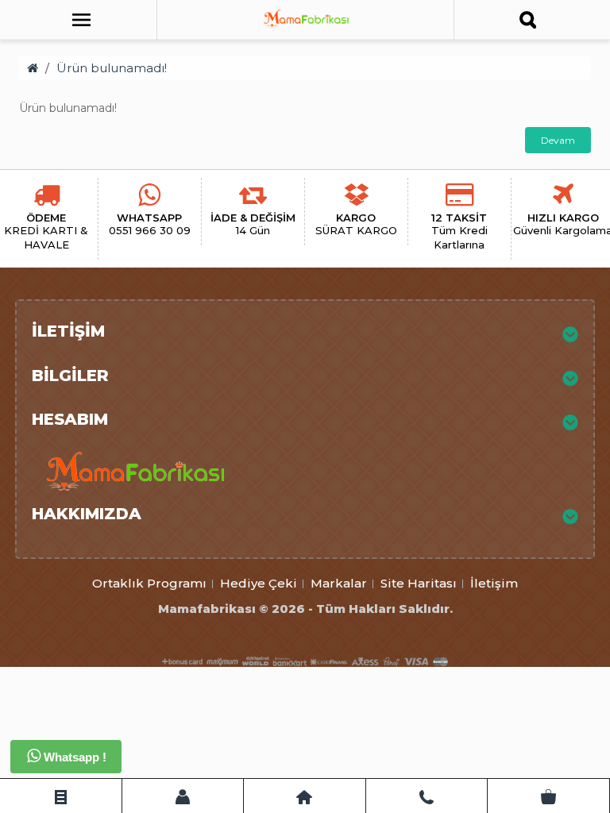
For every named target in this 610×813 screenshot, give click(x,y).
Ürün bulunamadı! (111, 67)
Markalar (339, 583)
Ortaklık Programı (149, 583)
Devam (558, 140)
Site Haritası (418, 583)
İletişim (494, 583)
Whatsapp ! (73, 757)
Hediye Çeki (258, 583)
